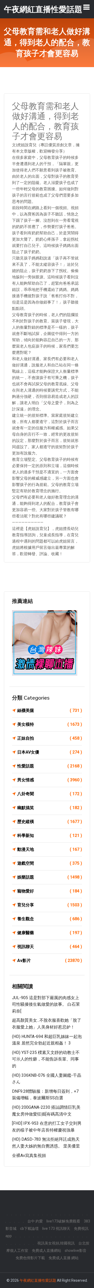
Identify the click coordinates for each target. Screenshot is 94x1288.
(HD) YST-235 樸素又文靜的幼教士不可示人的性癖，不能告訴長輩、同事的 (46, 1059)
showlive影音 (75, 1250)
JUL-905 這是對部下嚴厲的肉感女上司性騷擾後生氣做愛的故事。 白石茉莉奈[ (46, 1004)
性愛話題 (49, 766)
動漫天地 (49, 849)
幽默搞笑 (49, 807)
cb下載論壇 (29, 1228)
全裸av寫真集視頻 (29, 1155)
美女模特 (49, 724)
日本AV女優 (49, 752)
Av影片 (49, 960)
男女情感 (49, 779)
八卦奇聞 (49, 793)
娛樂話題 (49, 877)
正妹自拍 (49, 738)
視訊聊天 (49, 946)
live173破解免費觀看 (63, 1221)
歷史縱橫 (49, 821)
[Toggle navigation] (86, 7)
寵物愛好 (49, 891)
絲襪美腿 (49, 710)
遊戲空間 (49, 863)
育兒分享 (49, 904)
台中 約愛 (35, 1221)
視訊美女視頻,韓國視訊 (56, 1243)
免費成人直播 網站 (64, 1258)
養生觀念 (49, 918)
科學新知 (49, 835)
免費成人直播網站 (46, 1250)
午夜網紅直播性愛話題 (38, 1280)
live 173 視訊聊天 (56, 1228)
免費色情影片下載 (30, 1258)
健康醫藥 (49, 932)
